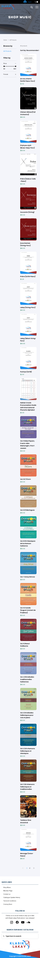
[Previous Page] (23, 868)
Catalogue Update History (11, 897)
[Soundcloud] (28, 922)
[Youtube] (23, 922)
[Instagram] (11, 922)
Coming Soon (7, 904)
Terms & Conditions (9, 901)
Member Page (7, 891)
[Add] (36, 952)
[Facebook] (17, 922)
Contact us (6, 894)
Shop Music (7, 887)
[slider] (4, 66)
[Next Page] (34, 868)
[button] (31, 7)
